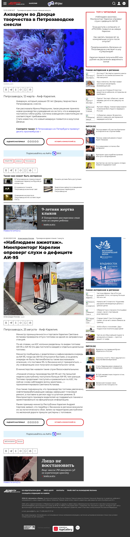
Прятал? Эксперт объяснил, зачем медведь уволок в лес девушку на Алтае (110, 100)
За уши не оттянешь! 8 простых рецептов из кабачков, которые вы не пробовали (111, 92)
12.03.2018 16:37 (9, 10)
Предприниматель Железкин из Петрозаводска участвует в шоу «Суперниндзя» (106, 49)
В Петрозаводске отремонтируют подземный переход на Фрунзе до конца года (28, 181)
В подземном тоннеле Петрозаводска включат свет (25, 188)
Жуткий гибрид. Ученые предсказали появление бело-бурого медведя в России (111, 109)
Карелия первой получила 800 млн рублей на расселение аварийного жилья (106, 59)
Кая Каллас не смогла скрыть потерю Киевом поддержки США (111, 164)
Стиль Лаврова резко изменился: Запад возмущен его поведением (109, 367)
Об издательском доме (31, 490)
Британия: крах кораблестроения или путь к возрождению (109, 155)
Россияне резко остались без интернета (107, 147)
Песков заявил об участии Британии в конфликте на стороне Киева (110, 130)
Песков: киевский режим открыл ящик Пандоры (109, 139)
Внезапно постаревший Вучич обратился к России (108, 350)
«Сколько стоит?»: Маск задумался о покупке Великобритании (110, 359)
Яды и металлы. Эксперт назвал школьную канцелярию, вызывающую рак (109, 84)
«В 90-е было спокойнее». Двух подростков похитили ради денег (110, 328)
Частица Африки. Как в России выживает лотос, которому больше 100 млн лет (111, 295)
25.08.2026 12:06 (10, 238)
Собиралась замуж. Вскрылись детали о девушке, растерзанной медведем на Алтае (110, 117)
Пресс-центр (48, 490)
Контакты (60, 490)
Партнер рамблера (44, 527)
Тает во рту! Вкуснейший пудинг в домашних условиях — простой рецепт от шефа (110, 337)
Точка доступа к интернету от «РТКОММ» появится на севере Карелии (106, 29)
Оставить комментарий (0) (65, 141)
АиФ (23, 317)
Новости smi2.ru (12, 231)
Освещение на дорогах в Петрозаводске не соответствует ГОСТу (27, 197)
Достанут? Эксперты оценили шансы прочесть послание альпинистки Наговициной (111, 75)
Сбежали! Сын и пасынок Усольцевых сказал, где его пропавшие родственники (111, 312)
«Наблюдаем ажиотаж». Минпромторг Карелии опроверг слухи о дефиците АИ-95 (106, 19)
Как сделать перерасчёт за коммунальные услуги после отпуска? (106, 39)
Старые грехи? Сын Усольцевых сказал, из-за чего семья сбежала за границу (111, 320)
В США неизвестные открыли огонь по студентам (110, 375)
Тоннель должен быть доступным (68, 179)
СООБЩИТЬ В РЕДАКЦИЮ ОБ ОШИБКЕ (36, 493)
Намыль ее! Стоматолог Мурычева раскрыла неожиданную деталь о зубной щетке (110, 304)
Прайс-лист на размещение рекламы (82, 490)
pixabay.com (8, 84)
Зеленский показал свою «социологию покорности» (107, 384)
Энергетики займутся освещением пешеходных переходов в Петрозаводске (68, 189)
